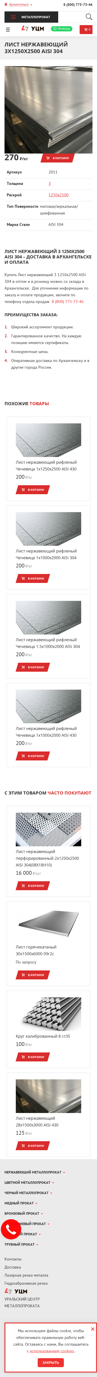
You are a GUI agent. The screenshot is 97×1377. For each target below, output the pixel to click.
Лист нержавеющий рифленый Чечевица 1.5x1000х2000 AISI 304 (48, 643)
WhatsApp (64, 29)
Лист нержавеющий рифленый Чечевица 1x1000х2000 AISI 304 (46, 554)
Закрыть (50, 1362)
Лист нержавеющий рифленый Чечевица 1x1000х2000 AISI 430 (46, 732)
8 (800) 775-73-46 (77, 5)
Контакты (13, 1259)
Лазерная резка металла (26, 1275)
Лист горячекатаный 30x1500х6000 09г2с (36, 950)
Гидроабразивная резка (26, 1283)
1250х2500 (58, 195)
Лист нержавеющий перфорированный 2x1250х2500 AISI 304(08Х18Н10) (47, 858)
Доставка (13, 1267)
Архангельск (19, 5)
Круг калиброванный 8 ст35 (43, 1036)
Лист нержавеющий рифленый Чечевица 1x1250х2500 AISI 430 (46, 465)
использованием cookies (52, 1351)
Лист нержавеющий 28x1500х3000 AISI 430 (37, 1121)
